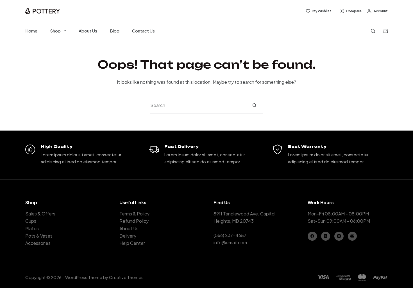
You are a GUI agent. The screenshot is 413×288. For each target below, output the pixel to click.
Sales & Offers (40, 214)
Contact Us (143, 30)
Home (31, 30)
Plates (32, 228)
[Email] (352, 236)
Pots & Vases (39, 236)
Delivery (127, 236)
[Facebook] (312, 236)
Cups (30, 221)
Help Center (132, 243)
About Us (88, 30)
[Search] (373, 31)
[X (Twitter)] (325, 236)
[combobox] (198, 105)
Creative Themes (126, 277)
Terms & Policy (134, 214)
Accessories (38, 243)
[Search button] (254, 105)
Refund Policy (134, 221)
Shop (55, 30)
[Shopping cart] (386, 31)
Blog (114, 30)
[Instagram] (339, 236)
